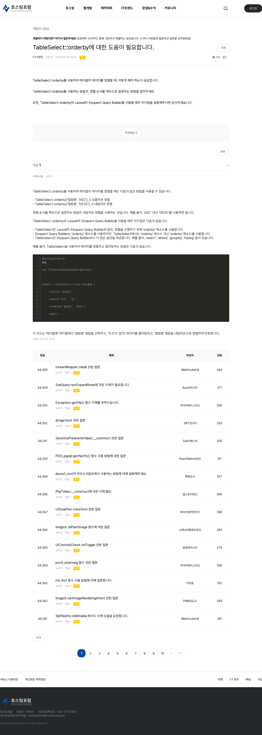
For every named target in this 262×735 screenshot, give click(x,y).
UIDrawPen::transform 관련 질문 (78, 509)
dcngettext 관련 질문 (70, 420)
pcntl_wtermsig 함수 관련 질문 (76, 563)
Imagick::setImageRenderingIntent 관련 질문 (86, 598)
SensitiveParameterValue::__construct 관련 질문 (89, 438)
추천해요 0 (131, 132)
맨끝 (180, 653)
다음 (171, 653)
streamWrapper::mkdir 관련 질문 (77, 367)
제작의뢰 (106, 8)
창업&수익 (149, 8)
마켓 (220, 679)
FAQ (248, 679)
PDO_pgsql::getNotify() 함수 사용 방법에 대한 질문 (90, 456)
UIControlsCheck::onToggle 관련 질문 (81, 545)
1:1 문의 (234, 679)
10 (162, 653)
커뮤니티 (170, 8)
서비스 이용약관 (9, 679)
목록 (223, 47)
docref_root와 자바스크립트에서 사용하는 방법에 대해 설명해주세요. (101, 474)
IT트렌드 (127, 8)
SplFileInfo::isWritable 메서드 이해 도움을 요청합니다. (91, 616)
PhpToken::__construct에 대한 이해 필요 (83, 491)
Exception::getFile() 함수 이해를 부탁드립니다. (87, 403)
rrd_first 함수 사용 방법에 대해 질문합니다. (83, 580)
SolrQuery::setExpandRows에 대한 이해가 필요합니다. (92, 385)
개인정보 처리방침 (35, 679)
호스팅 (70, 8)
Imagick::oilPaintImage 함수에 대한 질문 (82, 527)
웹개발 (87, 8)
